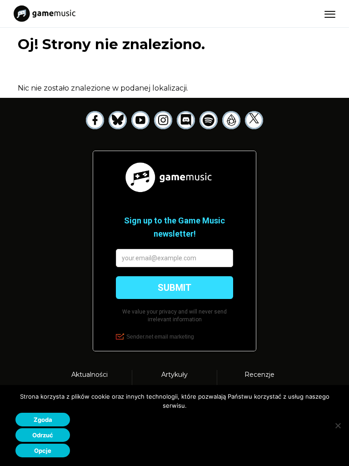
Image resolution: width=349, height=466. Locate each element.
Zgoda (43, 419)
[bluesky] (118, 120)
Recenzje (259, 374)
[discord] (186, 120)
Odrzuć (42, 435)
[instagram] (163, 120)
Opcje (42, 450)
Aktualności (89, 374)
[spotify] (208, 120)
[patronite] (231, 120)
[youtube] (140, 120)
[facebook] (95, 120)
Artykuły (174, 374)
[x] (254, 120)
